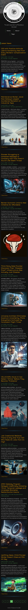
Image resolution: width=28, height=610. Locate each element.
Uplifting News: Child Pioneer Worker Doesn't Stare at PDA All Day (13, 557)
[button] (3, 601)
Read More (4, 89)
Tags (13, 34)
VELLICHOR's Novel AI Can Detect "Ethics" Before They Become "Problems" (12, 379)
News (8, 30)
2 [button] (11, 601)
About (17, 30)
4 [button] (16, 601)
